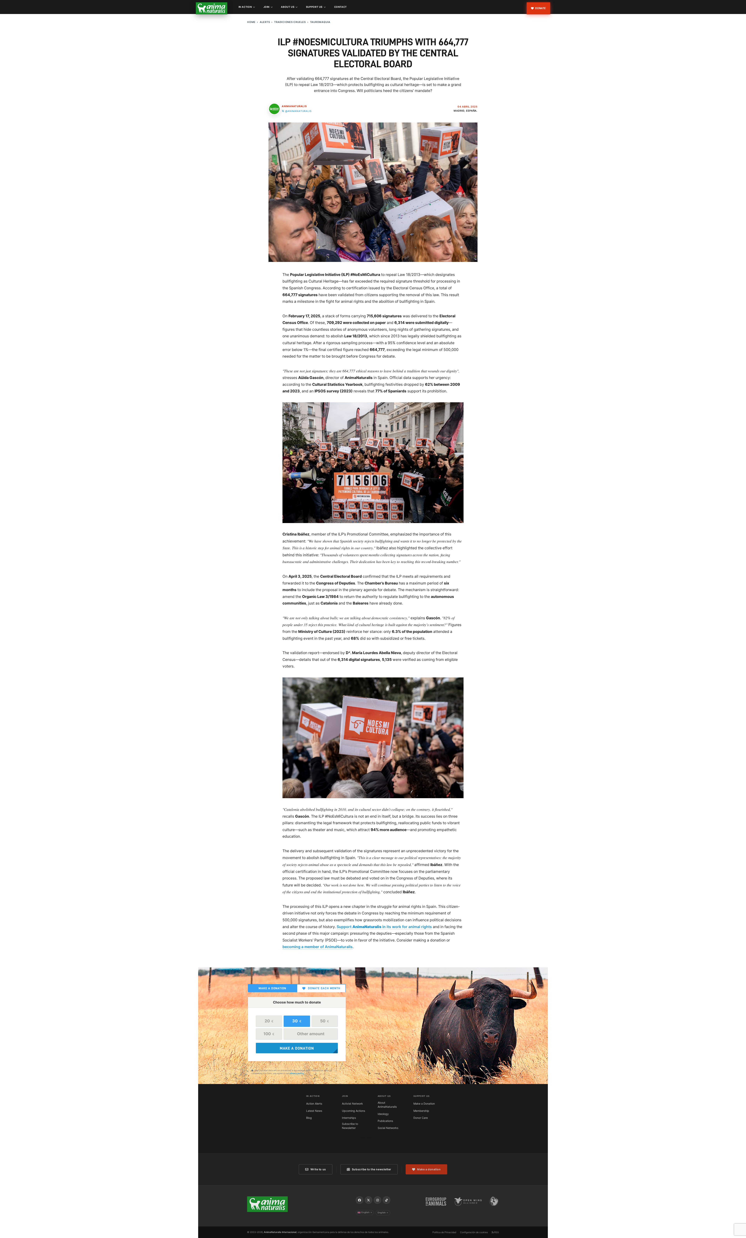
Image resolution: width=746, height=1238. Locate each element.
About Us (287, 6)
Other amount (310, 1033)
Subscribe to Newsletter (350, 1126)
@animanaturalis (298, 111)
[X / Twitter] (368, 1200)
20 (269, 1020)
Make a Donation (424, 1103)
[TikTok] (386, 1200)
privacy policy (296, 1073)
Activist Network (352, 1103)
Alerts (265, 22)
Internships (349, 1117)
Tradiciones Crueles (290, 22)
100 (269, 1033)
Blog (309, 1117)
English (366, 1212)
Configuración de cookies (474, 1232)
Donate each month (324, 988)
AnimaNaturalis (294, 106)
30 (296, 1020)
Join (266, 6)
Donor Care (420, 1117)
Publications (385, 1121)
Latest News (314, 1110)
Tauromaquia (320, 22)
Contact (340, 6)
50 (324, 1020)
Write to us (318, 1169)
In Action (245, 6)
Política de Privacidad (444, 1232)
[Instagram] (377, 1200)
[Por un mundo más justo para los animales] (211, 8)
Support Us (314, 6)
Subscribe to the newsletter (371, 1169)
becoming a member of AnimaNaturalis (317, 946)
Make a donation (272, 988)
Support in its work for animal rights (384, 926)
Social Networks (388, 1128)
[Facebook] (359, 1200)
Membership (421, 1110)
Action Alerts (314, 1103)
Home (251, 22)
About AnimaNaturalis (387, 1104)
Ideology (383, 1114)
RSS (496, 1232)
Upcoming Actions (353, 1110)
